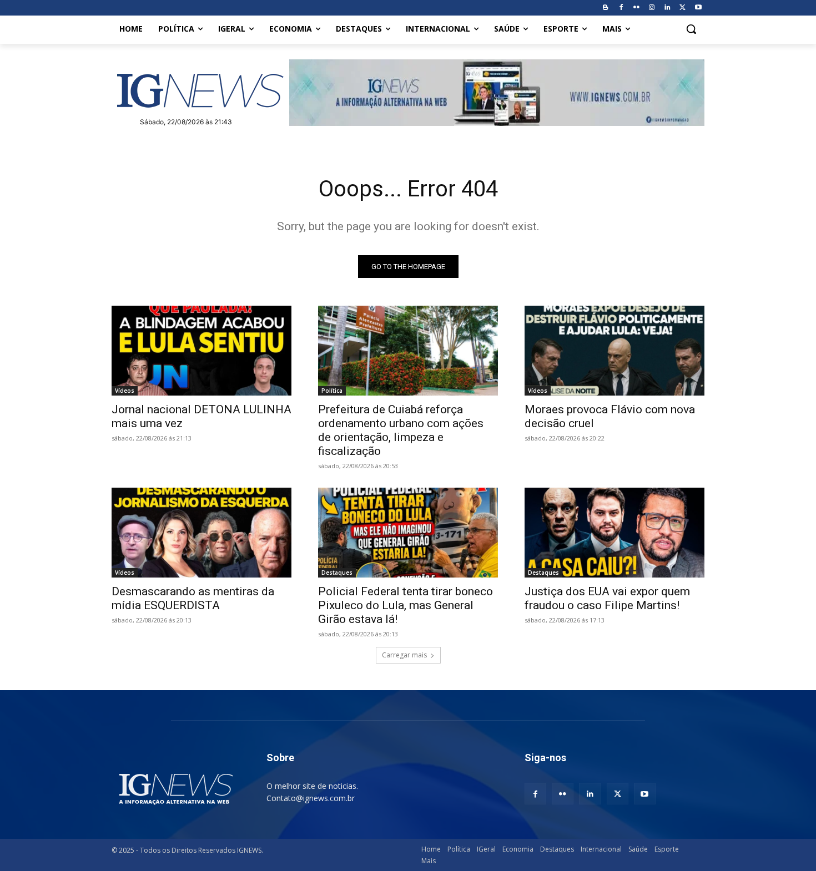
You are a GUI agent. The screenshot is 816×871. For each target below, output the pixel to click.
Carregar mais (404, 655)
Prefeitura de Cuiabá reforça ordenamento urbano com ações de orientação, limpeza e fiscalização (400, 430)
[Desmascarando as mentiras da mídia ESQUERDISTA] (201, 533)
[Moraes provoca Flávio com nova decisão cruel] (614, 351)
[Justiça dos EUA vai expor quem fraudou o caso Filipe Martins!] (614, 533)
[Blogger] (605, 8)
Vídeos (124, 390)
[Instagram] (652, 8)
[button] (691, 29)
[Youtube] (698, 8)
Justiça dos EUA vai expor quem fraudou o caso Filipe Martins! (607, 598)
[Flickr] (636, 8)
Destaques (336, 572)
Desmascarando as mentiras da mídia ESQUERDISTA (193, 598)
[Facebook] (620, 8)
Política (331, 390)
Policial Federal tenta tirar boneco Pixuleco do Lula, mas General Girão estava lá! (405, 605)
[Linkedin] (667, 8)
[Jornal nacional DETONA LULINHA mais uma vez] (201, 351)
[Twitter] (682, 8)
